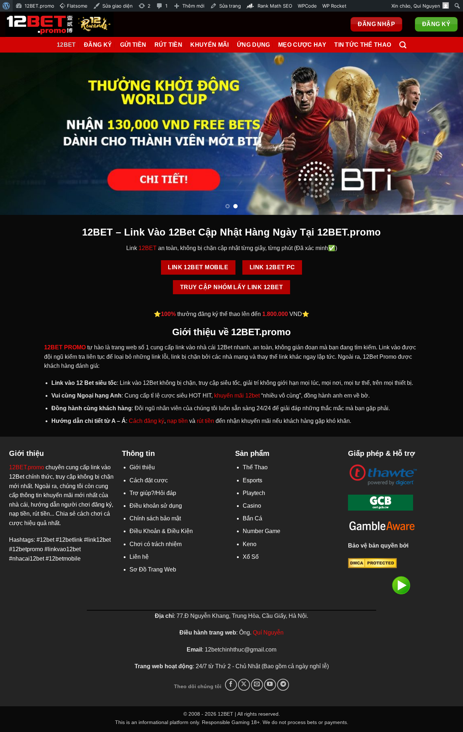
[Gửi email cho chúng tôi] (257, 685)
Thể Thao (255, 467)
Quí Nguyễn (268, 632)
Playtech (254, 493)
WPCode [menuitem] (307, 6)
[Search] (402, 45)
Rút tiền (168, 45)
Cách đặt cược (148, 480)
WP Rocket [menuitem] (334, 6)
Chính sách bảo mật (155, 518)
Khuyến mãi (209, 45)
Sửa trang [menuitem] (230, 6)
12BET (148, 248)
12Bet (66, 45)
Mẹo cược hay (302, 45)
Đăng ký (98, 45)
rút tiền (205, 421)
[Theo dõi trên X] (244, 685)
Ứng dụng (253, 45)
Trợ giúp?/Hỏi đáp (152, 493)
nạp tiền (177, 421)
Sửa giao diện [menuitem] (117, 6)
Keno (249, 544)
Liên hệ (139, 557)
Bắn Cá (252, 518)
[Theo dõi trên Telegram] (283, 685)
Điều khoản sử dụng (155, 506)
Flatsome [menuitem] (76, 6)
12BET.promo (26, 467)
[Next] (444, 133)
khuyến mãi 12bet (237, 395)
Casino (252, 506)
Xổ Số (251, 557)
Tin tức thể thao (362, 45)
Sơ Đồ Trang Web (152, 569)
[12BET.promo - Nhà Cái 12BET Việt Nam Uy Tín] (59, 24)
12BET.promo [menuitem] (39, 6)
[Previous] (18, 133)
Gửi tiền (133, 45)
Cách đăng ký (146, 421)
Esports (252, 480)
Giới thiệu (142, 467)
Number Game (261, 531)
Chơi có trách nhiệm (155, 544)
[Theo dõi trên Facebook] (231, 685)
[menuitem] (6, 6)
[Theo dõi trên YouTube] (270, 685)
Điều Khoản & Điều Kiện (161, 531)
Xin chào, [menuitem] (415, 6)
